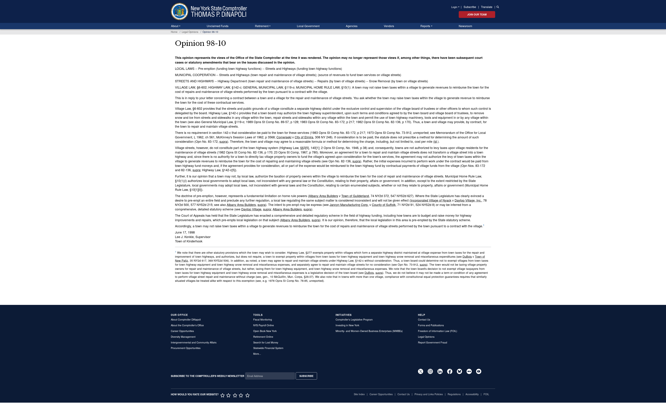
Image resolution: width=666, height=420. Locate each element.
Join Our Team (477, 14)
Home (174, 32)
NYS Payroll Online (263, 325)
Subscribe (470, 7)
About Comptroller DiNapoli (186, 319)
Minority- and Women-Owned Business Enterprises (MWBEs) (369, 331)
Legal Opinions (190, 32)
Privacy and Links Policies (429, 394)
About (174, 26)
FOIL (486, 394)
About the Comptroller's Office (187, 325)
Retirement (261, 26)
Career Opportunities (182, 331)
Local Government (308, 26)
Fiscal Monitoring (262, 319)
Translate (486, 7)
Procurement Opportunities (185, 348)
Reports (425, 26)
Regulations (454, 394)
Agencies (351, 26)
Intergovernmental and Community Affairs (193, 342)
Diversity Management (183, 336)
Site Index (359, 394)
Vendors (389, 26)
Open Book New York (265, 331)
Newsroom (465, 26)
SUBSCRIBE (306, 376)
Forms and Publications (431, 325)
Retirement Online (263, 336)
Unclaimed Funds (217, 26)
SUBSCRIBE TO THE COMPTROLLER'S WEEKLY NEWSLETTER (207, 376)
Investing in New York (347, 325)
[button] (497, 6)
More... (257, 353)
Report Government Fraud (432, 342)
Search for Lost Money (265, 342)
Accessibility (472, 394)
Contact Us (424, 319)
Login (454, 7)
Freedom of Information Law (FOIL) (437, 331)
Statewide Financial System (268, 348)
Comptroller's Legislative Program (354, 319)
